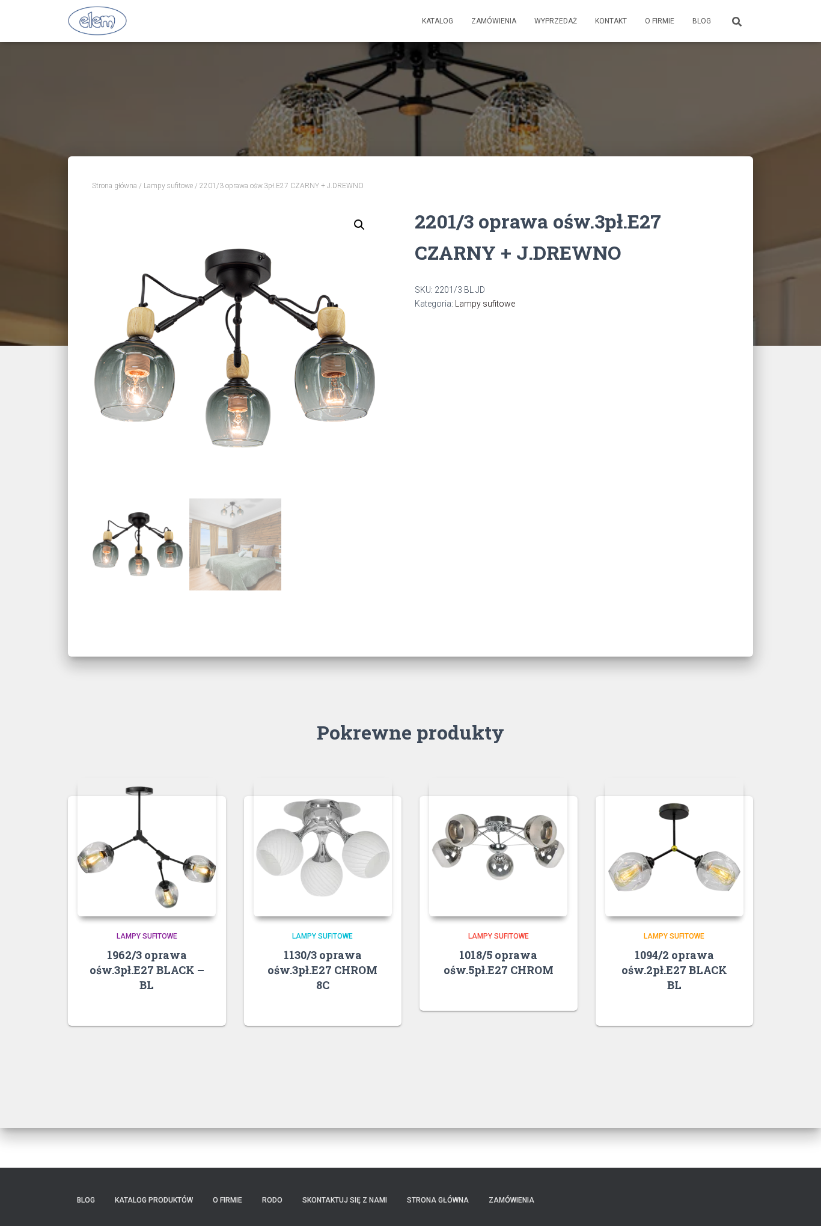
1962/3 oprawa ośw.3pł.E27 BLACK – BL (147, 970)
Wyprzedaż (555, 21)
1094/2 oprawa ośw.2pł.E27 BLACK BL (674, 970)
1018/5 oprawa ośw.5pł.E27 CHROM (499, 962)
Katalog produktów (154, 1200)
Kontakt (611, 21)
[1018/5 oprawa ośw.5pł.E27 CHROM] (498, 847)
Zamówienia (493, 21)
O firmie (659, 21)
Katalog (437, 21)
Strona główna (114, 186)
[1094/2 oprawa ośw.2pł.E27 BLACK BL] (674, 847)
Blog (701, 21)
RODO (272, 1200)
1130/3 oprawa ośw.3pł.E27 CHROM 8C (322, 970)
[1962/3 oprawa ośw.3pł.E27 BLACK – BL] (147, 847)
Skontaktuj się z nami (344, 1200)
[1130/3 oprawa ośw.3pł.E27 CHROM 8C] (323, 847)
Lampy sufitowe (168, 186)
